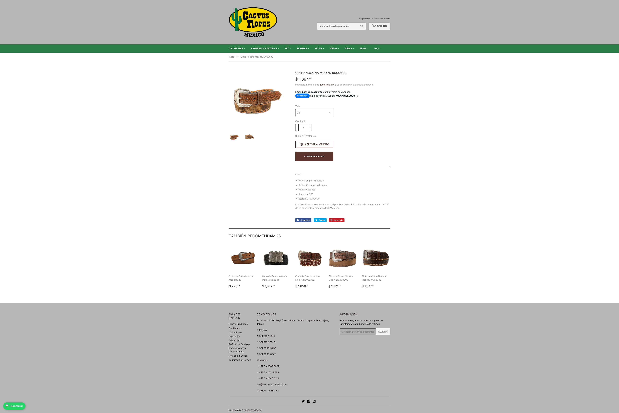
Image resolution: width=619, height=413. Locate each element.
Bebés (363, 48)
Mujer (319, 48)
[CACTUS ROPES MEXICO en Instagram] (314, 401)
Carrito (382, 26)
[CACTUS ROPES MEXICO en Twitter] (303, 401)
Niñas (348, 48)
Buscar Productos (238, 324)
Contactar (16, 406)
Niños (334, 48)
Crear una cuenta (382, 18)
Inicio (231, 56)
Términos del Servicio (240, 359)
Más (376, 48)
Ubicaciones (235, 332)
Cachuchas (236, 48)
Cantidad (300, 121)
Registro (383, 332)
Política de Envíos (238, 355)
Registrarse (364, 18)
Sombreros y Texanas (264, 48)
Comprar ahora (314, 156)
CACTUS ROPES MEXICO (249, 410)
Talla (297, 106)
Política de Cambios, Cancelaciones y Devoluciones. (239, 348)
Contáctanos (235, 328)
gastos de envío (327, 84)
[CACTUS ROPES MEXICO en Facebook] (308, 401)
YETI (287, 48)
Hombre (302, 48)
